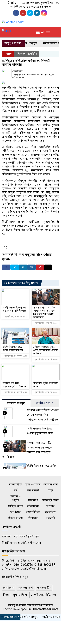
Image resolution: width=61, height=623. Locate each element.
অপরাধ (50, 506)
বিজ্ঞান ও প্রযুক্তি (16, 498)
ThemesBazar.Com (45, 609)
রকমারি (50, 518)
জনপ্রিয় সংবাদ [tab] (44, 403)
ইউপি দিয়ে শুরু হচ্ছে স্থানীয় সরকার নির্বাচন (13, 348)
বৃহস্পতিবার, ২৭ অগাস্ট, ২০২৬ (15, 317)
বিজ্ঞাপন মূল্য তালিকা (15, 595)
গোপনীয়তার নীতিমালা (43, 595)
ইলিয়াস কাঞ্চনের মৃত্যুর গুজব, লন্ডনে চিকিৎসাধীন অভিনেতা (45, 350)
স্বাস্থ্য (50, 490)
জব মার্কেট (33, 490)
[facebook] (16, 13)
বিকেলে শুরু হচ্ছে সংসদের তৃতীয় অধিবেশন (14, 385)
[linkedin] (44, 13)
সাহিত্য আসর (15, 506)
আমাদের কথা (25, 587)
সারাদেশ (33, 500)
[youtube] (23, 13)
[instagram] (30, 13)
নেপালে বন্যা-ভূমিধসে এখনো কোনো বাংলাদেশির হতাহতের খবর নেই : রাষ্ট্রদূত (43, 414)
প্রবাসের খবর (50, 484)
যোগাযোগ (8, 587)
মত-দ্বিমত (15, 512)
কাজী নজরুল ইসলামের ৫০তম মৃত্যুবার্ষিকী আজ (14, 309)
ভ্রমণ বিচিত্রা (33, 512)
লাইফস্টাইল (15, 484)
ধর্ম (15, 490)
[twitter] (37, 13)
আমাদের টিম (44, 587)
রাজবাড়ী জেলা (50, 500)
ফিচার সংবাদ (15, 518)
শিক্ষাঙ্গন (21, 53)
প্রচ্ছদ (8, 54)
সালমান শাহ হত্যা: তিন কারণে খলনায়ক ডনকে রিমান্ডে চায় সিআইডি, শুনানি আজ (44, 312)
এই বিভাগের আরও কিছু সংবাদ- (21, 283)
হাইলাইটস (32, 53)
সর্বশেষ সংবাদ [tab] (16, 403)
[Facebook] (6, 267)
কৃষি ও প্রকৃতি (32, 484)
